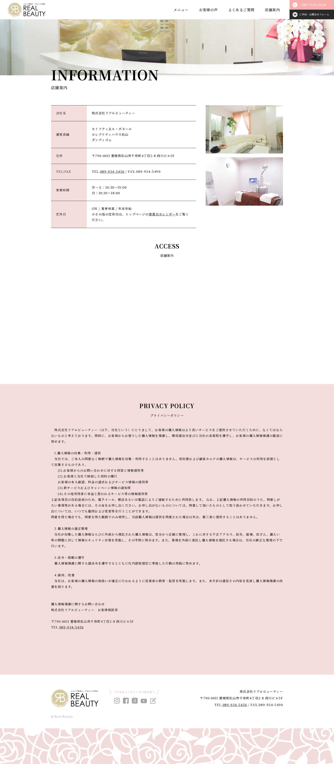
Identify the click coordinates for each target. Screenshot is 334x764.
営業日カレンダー (162, 214)
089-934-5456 (112, 171)
